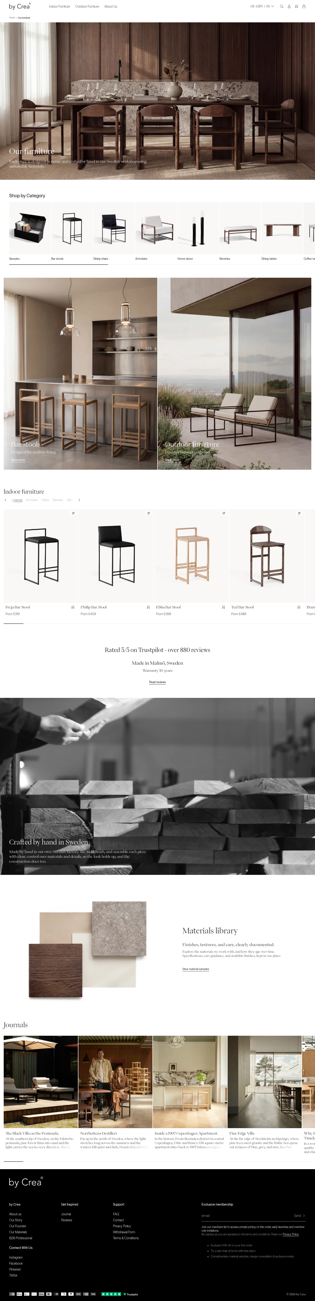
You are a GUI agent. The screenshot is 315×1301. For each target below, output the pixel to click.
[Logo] (20, 6)
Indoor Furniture (59, 6)
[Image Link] (88, 950)
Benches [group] (58, 500)
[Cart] (304, 6)
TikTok (13, 1275)
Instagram (16, 1257)
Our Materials (18, 1232)
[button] (7, 500)
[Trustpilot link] (111, 1294)
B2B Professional (20, 1238)
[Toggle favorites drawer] (296, 6)
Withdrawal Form (124, 1232)
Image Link (7, 700)
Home (12, 17)
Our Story (15, 1220)
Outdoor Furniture (87, 6)
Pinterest (15, 1269)
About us (15, 1214)
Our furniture (24, 17)
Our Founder (17, 1226)
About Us (110, 6)
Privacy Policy (291, 1234)
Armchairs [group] (32, 500)
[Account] (289, 6)
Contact (118, 1220)
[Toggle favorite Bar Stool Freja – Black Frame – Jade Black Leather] (74, 607)
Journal (66, 1214)
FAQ (116, 1214)
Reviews (66, 1220)
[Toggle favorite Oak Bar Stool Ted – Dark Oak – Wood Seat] (300, 607)
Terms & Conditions (126, 1238)
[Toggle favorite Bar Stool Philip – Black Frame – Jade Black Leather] (149, 607)
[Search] (282, 6)
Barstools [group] (16, 500)
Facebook (16, 1263)
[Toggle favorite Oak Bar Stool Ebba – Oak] (224, 607)
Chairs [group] (45, 500)
